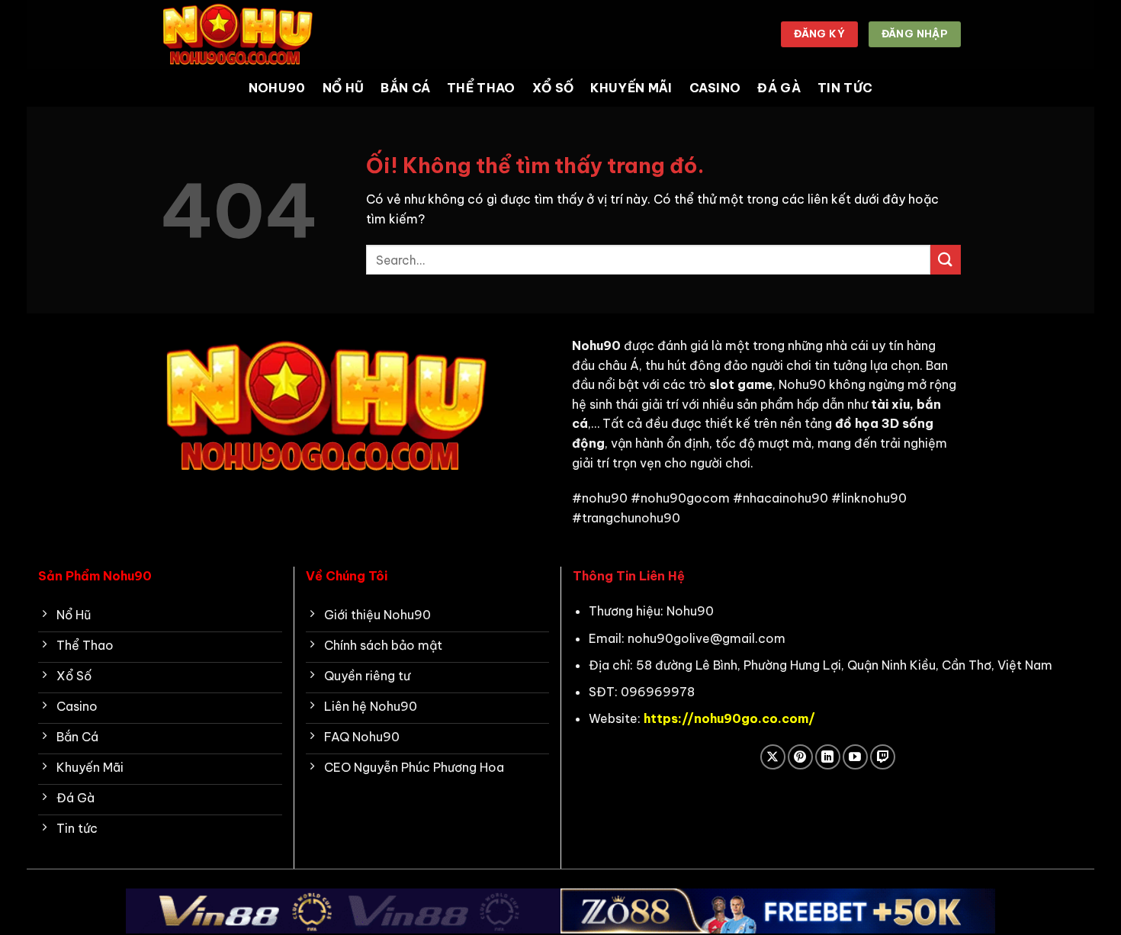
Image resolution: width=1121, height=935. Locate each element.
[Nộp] (945, 260)
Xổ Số (553, 87)
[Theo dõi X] (772, 757)
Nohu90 (277, 87)
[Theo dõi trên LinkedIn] (827, 757)
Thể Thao (481, 87)
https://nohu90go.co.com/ (729, 718)
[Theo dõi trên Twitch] (882, 757)
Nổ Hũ (344, 87)
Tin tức (844, 87)
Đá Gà (779, 87)
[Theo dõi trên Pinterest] (800, 757)
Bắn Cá (405, 87)
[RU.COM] (236, 34)
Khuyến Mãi (631, 87)
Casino (715, 87)
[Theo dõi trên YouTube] (855, 757)
